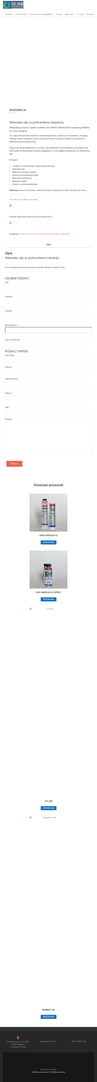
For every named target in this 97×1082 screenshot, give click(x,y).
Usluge (59, 14)
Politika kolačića (58, 1072)
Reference (69, 14)
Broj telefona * (11, 325)
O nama (80, 14)
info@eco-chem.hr (48, 1041)
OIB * (7, 407)
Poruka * (9, 419)
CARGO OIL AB (26, 234)
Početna (9, 14)
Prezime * (9, 297)
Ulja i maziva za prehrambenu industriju (51, 234)
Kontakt (90, 14)
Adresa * (9, 367)
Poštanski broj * (12, 379)
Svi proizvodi (21, 14)
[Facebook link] (47, 1063)
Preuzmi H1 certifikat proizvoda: (23, 200)
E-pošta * (9, 311)
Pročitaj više (48, 542)
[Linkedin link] (50, 1063)
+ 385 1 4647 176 (78, 1041)
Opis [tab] (48, 244)
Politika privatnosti (40, 1072)
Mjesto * (9, 393)
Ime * (7, 282)
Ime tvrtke (9, 355)
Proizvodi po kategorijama (41, 14)
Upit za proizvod (12, 340)
